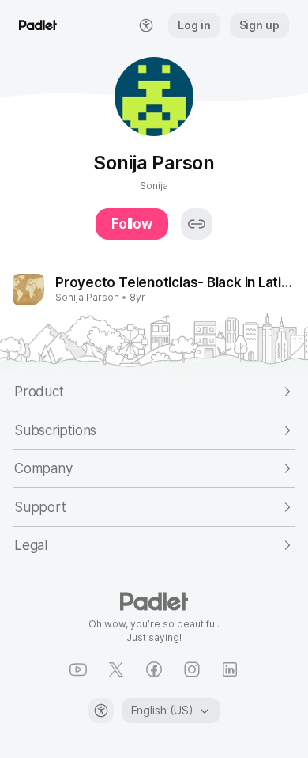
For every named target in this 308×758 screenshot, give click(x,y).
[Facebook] (154, 669)
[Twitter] (116, 669)
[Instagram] (191, 669)
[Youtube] (78, 669)
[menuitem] (146, 25)
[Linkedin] (229, 669)
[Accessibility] (101, 710)
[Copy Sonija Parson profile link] (196, 224)
